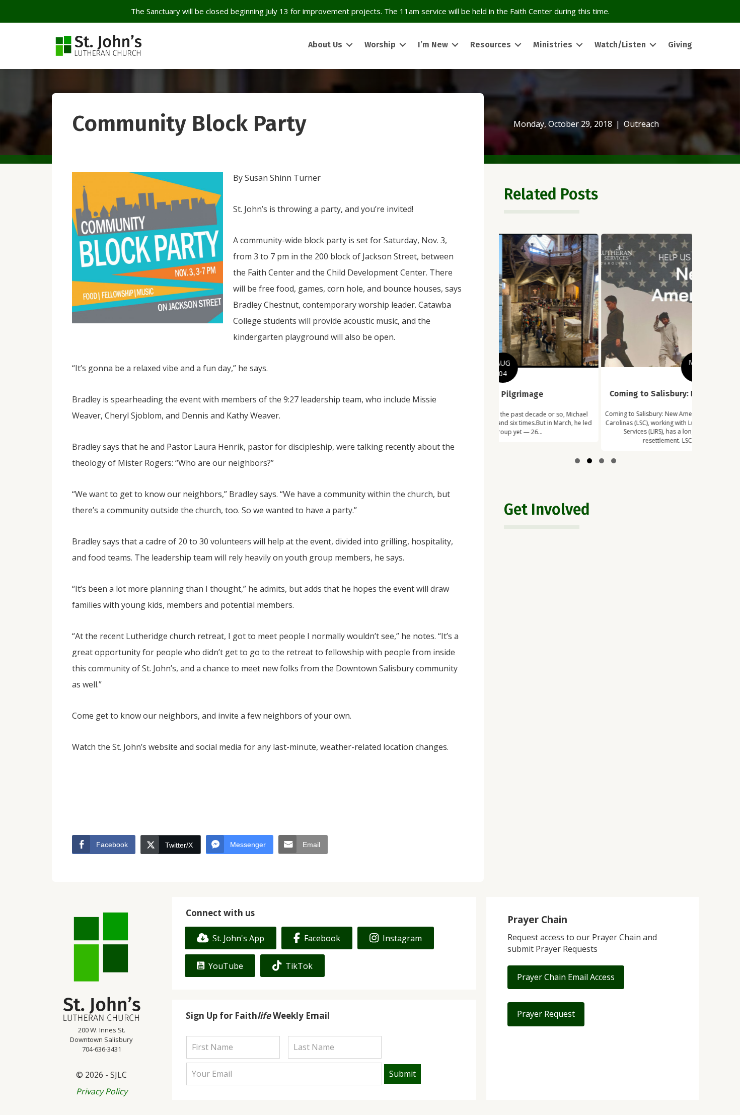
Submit (402, 1073)
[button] (577, 461)
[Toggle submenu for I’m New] (455, 45)
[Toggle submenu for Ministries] (579, 45)
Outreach (641, 123)
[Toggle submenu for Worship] (403, 45)
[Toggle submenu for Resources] (518, 45)
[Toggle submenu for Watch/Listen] (653, 45)
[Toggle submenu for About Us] (349, 45)
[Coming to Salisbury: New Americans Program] (595, 342)
